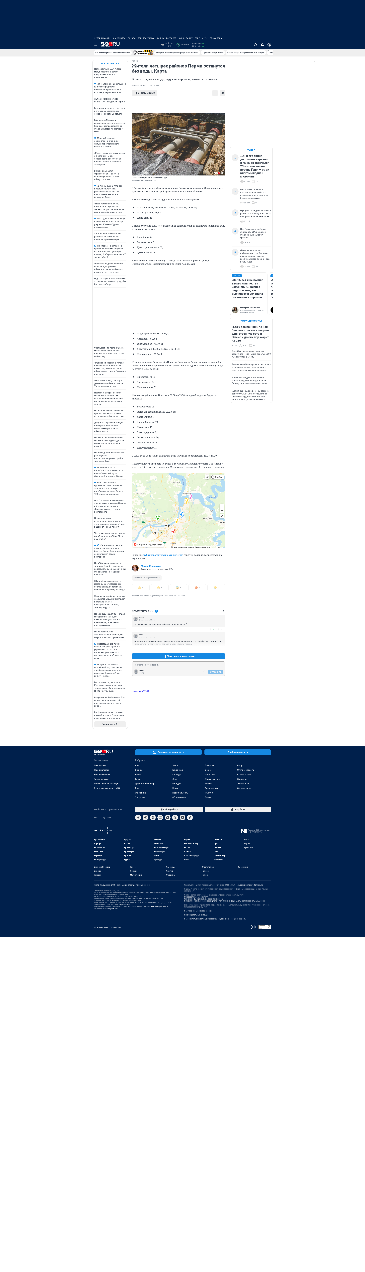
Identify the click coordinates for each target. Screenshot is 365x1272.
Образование (179, 797)
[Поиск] (255, 45)
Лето (174, 779)
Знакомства (119, 38)
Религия (209, 793)
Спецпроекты (244, 788)
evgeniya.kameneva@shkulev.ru (250, 885)
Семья (208, 797)
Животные (140, 793)
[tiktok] (190, 817)
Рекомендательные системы (195, 915)
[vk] (145, 817)
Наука (175, 788)
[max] (168, 817)
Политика (210, 774)
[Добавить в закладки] (215, 93)
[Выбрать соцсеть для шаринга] (222, 93)
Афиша (160, 38)
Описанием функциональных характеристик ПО (203, 899)
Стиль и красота (245, 770)
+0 (214, 629)
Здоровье (140, 797)
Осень (208, 770)
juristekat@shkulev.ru (159, 906)
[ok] (153, 817)
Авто (137, 765)
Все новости (110, 63)
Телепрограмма (146, 38)
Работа (208, 783)
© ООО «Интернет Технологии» (107, 927)
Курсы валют (186, 38)
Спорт (240, 765)
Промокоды (216, 38)
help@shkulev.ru (113, 908)
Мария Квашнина (151, 566)
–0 (222, 629)
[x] (175, 817)
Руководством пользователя (196, 897)
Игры (204, 38)
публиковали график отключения (163, 554)
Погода (132, 38)
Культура (176, 774)
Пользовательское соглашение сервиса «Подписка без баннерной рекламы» (215, 919)
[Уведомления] (262, 45)
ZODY (197, 38)
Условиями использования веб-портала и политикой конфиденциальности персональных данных (224, 901)
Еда (137, 788)
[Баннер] (143, 52)
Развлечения (211, 788)
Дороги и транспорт (145, 783)
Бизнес (138, 770)
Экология (242, 779)
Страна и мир (244, 774)
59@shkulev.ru (124, 904)
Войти (141, 673)
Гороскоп (171, 38)
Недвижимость (102, 38)
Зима (175, 765)
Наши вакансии (102, 774)
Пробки (183, 45)
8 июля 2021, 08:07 (139, 86)
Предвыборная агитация (106, 783)
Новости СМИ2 (140, 691)
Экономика (243, 783)
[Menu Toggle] (95, 45)
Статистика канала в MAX (107, 788)
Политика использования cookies (198, 911)
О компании (100, 765)
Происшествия (212, 779)
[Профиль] (269, 45)
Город (138, 779)
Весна (138, 774)
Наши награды (101, 770)
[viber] (160, 817)
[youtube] (182, 817)
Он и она (209, 765)
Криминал (177, 770)
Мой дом (177, 783)
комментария (146, 93)
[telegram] (138, 817)
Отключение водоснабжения (147, 578)
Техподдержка (101, 779)
